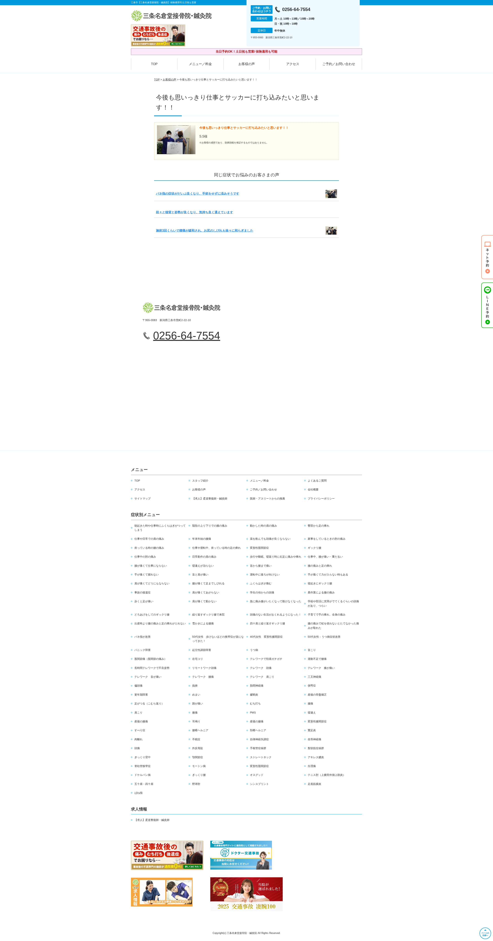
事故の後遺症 (142, 592)
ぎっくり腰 (199, 774)
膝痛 (195, 712)
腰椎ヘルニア (200, 730)
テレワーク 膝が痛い (321, 667)
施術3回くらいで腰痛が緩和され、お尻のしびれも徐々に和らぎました (204, 230)
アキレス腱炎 (316, 757)
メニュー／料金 (200, 64)
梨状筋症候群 (316, 748)
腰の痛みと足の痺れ (320, 565)
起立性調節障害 (201, 650)
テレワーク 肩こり (262, 676)
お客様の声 (246, 64)
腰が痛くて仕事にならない (150, 565)
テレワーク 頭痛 (261, 667)
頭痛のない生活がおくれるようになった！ (275, 614)
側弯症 (312, 685)
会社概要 (313, 489)
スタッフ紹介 (200, 480)
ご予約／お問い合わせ (338, 64)
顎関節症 (197, 757)
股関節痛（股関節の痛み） (150, 658)
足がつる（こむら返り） (149, 703)
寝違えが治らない (203, 565)
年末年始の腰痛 (201, 538)
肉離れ (138, 739)
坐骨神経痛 (314, 739)
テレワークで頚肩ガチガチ (266, 658)
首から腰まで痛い (261, 565)
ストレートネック (261, 757)
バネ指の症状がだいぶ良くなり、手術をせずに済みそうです (197, 193)
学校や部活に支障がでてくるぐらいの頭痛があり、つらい (333, 603)
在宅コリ (197, 658)
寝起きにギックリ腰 (320, 583)
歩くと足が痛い (143, 601)
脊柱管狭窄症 (142, 766)
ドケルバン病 (142, 774)
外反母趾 (197, 748)
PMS (253, 712)
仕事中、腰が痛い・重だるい (325, 556)
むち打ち (255, 703)
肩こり (138, 712)
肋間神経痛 (256, 685)
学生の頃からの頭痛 (262, 592)
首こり (312, 650)
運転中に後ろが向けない (265, 574)
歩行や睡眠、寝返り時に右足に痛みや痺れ (275, 556)
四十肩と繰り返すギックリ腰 (267, 623)
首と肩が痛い (200, 574)
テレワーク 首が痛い (147, 676)
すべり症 (139, 730)
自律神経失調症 (259, 739)
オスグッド (256, 774)
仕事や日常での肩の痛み (149, 538)
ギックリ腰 (314, 547)
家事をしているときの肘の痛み (326, 538)
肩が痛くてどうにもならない (151, 583)
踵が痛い (197, 703)
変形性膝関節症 (317, 721)
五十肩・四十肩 (143, 783)
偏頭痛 (138, 685)
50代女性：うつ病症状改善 (324, 636)
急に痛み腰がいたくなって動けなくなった (275, 601)
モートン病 (199, 766)
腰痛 (310, 703)
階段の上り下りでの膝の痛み (209, 525)
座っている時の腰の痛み (149, 547)
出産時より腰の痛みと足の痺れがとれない (160, 623)
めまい (196, 694)
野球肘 (196, 783)
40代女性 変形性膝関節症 (266, 636)
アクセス (292, 64)
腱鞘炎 (254, 694)
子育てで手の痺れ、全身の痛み (326, 614)
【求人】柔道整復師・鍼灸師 (209, 498)
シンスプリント (259, 783)
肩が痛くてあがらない (205, 592)
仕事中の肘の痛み (145, 556)
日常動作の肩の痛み (204, 556)
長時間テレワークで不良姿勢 (151, 667)
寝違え (312, 712)
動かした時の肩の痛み (263, 525)
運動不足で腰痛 (317, 658)
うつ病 (254, 650)
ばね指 (138, 792)
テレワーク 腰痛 (203, 676)
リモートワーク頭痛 (204, 667)
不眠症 (196, 739)
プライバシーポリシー (321, 498)
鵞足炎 (312, 730)
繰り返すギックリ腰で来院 (208, 614)
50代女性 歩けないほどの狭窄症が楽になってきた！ (218, 638)
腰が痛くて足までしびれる (208, 583)
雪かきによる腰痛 (203, 623)
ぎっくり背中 (142, 757)
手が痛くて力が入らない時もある (328, 574)
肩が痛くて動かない (204, 601)
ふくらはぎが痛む (261, 583)
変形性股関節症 (259, 547)
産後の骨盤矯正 (317, 694)
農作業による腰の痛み (321, 592)
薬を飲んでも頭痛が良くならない (270, 538)
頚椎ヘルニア (258, 730)
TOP (154, 64)
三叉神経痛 (314, 676)
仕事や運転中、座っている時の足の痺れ (216, 547)
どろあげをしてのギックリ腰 (151, 614)
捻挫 (195, 685)
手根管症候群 (258, 748)
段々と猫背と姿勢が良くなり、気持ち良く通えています (194, 212)
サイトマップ (142, 498)
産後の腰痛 (256, 721)
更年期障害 (141, 694)
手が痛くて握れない (146, 574)
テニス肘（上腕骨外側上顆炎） (326, 774)
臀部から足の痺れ (318, 525)
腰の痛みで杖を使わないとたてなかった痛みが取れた (333, 625)
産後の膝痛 (141, 721)
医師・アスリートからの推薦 (267, 498)
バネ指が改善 (142, 636)
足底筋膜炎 (314, 783)
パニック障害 (142, 650)
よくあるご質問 (317, 480)
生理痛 (312, 766)
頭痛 (137, 748)
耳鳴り (196, 721)
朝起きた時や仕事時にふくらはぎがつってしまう (160, 527)
